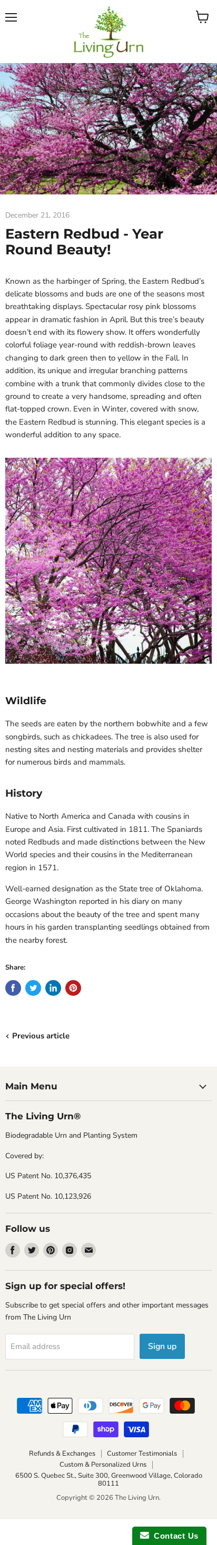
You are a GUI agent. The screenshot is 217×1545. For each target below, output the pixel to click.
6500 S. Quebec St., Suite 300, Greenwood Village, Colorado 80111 (108, 1479)
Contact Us (174, 1535)
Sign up (162, 1346)
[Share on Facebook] (13, 988)
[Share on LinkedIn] (53, 988)
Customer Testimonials (142, 1453)
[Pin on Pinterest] (73, 988)
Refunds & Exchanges (62, 1453)
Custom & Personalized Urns (103, 1464)
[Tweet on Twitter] (33, 988)
